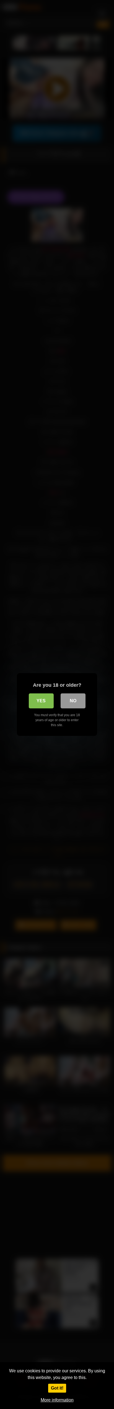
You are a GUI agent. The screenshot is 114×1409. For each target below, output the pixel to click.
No (73, 700)
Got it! (57, 1388)
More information (57, 1400)
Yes (41, 700)
